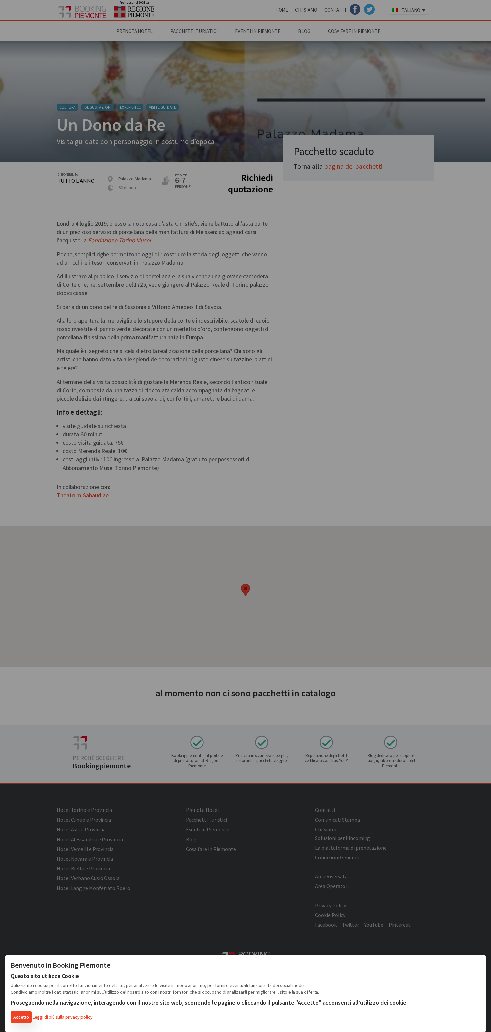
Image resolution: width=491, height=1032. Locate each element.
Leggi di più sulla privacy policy (63, 1017)
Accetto (21, 1017)
